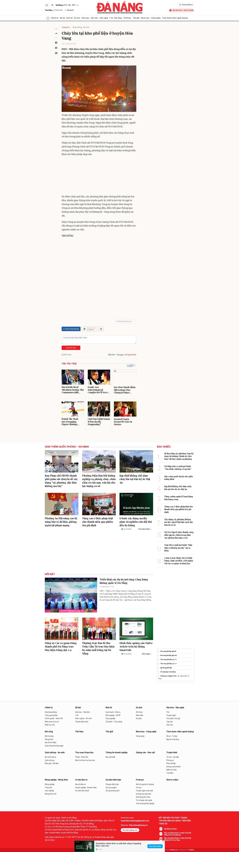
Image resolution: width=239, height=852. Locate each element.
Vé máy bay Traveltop (168, 672)
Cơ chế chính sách (82, 791)
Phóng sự (170, 760)
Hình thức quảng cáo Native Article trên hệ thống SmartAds (136, 646)
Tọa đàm (169, 773)
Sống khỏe (49, 739)
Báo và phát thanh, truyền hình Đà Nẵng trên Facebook (177, 834)
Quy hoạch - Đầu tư (113, 712)
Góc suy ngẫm (111, 788)
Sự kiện (139, 718)
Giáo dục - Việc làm (82, 712)
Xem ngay (146, 654)
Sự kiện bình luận (113, 780)
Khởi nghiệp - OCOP (113, 715)
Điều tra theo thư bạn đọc (85, 760)
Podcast (140, 780)
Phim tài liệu (171, 763)
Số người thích (130, 355)
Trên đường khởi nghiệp (145, 803)
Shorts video (172, 780)
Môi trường (49, 736)
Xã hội (62, 18)
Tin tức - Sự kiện (172, 757)
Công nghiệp (110, 718)
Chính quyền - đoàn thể (54, 718)
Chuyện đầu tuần (112, 784)
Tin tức (138, 788)
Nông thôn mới (50, 794)
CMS (174, 850)
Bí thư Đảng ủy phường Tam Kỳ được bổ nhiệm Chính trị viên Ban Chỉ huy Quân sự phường (179, 456)
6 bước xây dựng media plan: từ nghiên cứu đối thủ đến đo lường (136, 522)
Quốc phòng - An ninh (81, 27)
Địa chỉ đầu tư (80, 784)
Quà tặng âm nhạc (143, 797)
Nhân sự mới (50, 725)
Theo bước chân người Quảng (175, 18)
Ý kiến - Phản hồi (81, 757)
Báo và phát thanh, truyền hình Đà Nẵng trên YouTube (177, 839)
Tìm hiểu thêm (155, 846)
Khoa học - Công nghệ (150, 18)
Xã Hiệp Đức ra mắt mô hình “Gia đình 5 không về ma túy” (178, 467)
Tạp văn (169, 722)
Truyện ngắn (171, 715)
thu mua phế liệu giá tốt (168, 651)
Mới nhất (70, 10)
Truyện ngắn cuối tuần (144, 791)
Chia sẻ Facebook (72, 329)
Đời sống (118, 18)
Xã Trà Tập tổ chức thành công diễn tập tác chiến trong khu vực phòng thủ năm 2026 (179, 535)
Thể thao (127, 18)
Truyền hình (171, 752)
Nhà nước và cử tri (52, 722)
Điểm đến (139, 715)
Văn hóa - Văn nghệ (99, 18)
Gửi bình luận (71, 348)
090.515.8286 (188, 10)
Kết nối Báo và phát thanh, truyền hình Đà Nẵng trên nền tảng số (175, 821)
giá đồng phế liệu (166, 668)
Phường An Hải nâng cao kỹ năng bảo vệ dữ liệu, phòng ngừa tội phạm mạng (61, 522)
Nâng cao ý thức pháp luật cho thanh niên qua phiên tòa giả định (97, 522)
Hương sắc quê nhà (143, 794)
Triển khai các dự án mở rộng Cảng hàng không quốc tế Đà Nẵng (124, 581)
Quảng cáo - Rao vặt (145, 752)
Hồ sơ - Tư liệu (171, 736)
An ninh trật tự (50, 757)
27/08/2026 (54, 10)
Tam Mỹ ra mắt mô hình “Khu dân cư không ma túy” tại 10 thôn (178, 548)
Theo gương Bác (51, 715)
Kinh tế (69, 18)
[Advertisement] (99, 175)
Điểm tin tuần (171, 770)
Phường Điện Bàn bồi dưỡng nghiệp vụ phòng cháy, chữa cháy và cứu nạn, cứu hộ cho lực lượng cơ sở (99, 481)
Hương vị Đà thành (173, 767)
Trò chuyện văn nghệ (144, 800)
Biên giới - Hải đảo (52, 763)
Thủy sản (48, 788)
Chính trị (54, 18)
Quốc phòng (49, 760)
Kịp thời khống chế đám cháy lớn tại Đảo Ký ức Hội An (135, 479)
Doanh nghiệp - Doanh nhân (86, 788)
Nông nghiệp (50, 784)
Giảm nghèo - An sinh (83, 718)
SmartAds (127, 529)
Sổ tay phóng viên (113, 791)
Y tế (111, 18)
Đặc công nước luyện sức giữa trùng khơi (178, 477)
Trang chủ (65, 27)
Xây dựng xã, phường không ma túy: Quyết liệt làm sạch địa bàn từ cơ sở (178, 522)
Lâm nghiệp (49, 791)
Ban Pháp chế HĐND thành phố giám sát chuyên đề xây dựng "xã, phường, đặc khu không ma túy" (61, 481)
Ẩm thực (139, 712)
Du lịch (77, 18)
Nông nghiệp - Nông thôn (56, 780)
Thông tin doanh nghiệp (116, 752)
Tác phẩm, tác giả (173, 718)
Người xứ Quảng (172, 739)
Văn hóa (169, 725)
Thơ (167, 712)
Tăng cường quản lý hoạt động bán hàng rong (178, 497)
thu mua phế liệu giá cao (168, 655)
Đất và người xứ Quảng (145, 784)
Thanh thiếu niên (81, 722)
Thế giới (136, 18)
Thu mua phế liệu (166, 659)
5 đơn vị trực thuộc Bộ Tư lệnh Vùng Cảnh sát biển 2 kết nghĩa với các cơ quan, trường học (178, 561)
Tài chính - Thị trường (114, 722)
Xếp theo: (112, 355)
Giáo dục (85, 18)
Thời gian (120, 355)
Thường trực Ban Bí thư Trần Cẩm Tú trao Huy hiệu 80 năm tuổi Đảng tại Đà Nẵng (98, 648)
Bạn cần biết (110, 757)
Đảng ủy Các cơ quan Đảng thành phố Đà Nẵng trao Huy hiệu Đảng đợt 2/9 (61, 646)
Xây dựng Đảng (51, 712)
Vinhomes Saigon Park (168, 676)
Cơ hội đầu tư (81, 780)
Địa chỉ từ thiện (50, 742)
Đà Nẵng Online (170, 829)
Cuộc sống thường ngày (54, 746)
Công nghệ (140, 736)
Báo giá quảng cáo (130, 830)
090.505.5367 (177, 10)
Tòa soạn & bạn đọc (84, 752)
